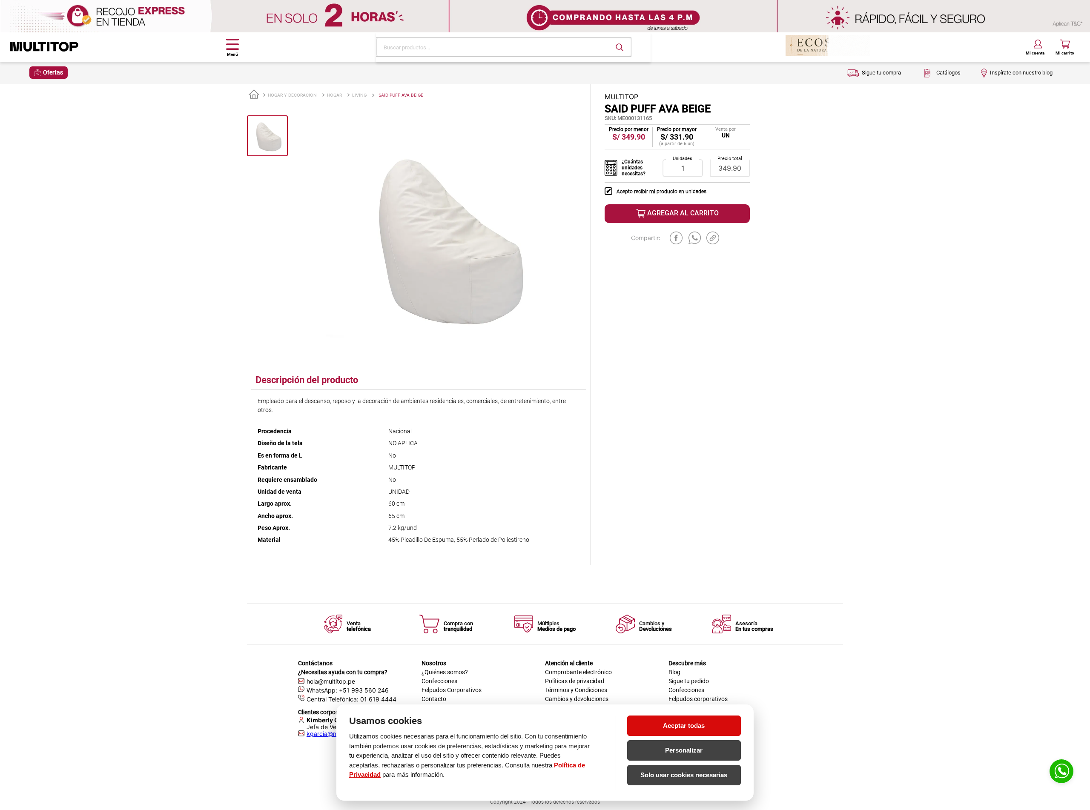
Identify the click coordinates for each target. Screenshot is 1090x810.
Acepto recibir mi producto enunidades (661, 192)
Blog (674, 672)
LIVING (359, 94)
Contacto (434, 699)
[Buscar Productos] (619, 47)
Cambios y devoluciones (576, 699)
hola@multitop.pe (331, 681)
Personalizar (684, 750)
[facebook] (676, 238)
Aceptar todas (684, 725)
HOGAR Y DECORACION (292, 94)
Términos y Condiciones (576, 690)
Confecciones (439, 681)
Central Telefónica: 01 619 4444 (351, 699)
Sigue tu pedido (688, 681)
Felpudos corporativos (698, 699)
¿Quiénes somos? (445, 672)
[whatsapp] (694, 238)
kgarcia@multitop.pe (335, 733)
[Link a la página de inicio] (254, 95)
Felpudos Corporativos (452, 690)
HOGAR (334, 94)
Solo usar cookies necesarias (683, 775)
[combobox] (503, 47)
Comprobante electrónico (578, 672)
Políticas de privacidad (574, 681)
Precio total (729, 158)
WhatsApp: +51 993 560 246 (348, 690)
